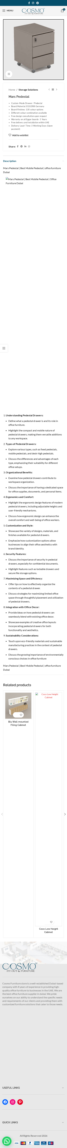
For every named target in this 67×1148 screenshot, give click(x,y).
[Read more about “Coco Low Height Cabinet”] (44, 922)
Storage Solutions (28, 89)
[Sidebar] (4, 348)
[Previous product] (49, 90)
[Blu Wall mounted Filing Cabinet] (18, 705)
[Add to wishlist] (21, 715)
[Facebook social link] (29, 3)
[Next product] (56, 90)
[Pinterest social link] (37, 3)
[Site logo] (33, 10)
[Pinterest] (20, 1102)
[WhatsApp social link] (29, 146)
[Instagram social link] (33, 3)
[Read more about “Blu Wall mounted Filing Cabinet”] (14, 715)
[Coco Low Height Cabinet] (48, 809)
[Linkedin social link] (25, 146)
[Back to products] (53, 90)
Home (12, 89)
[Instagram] (12, 1102)
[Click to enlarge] (8, 74)
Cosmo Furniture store (14, 983)
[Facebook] (5, 1102)
